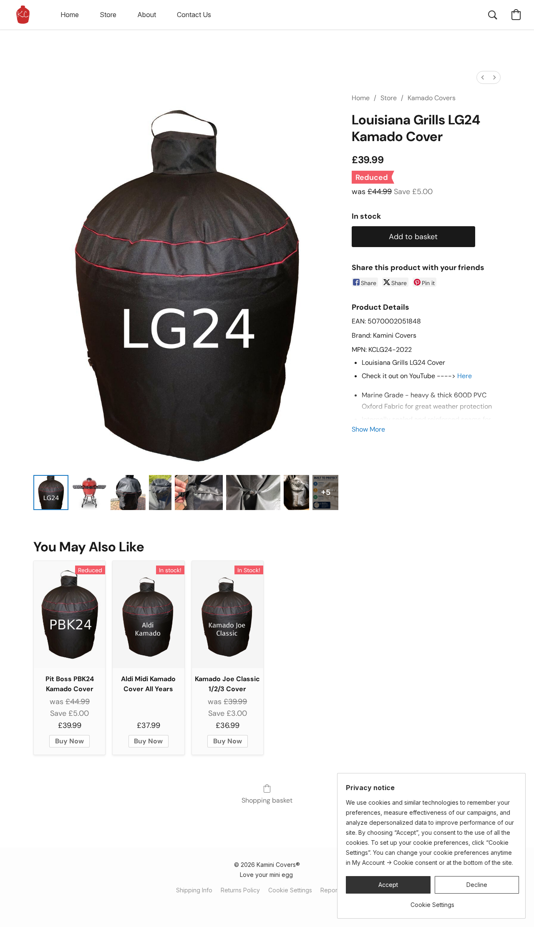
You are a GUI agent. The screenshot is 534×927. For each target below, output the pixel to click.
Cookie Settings (290, 890)
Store (388, 97)
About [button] (146, 14)
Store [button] (108, 14)
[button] (23, 14)
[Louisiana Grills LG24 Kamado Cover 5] (253, 492)
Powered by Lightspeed (267, 904)
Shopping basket (267, 800)
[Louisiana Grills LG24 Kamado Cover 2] (128, 492)
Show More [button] (368, 429)
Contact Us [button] (194, 14)
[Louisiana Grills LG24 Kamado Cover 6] (296, 492)
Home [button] (69, 14)
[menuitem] (483, 77)
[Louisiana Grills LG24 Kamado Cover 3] (160, 492)
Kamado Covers (432, 97)
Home (361, 97)
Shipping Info (194, 890)
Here (464, 375)
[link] (432, 902)
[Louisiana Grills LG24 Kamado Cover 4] (199, 492)
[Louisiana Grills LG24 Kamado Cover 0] (50, 492)
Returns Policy (240, 890)
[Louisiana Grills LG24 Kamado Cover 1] (89, 492)
